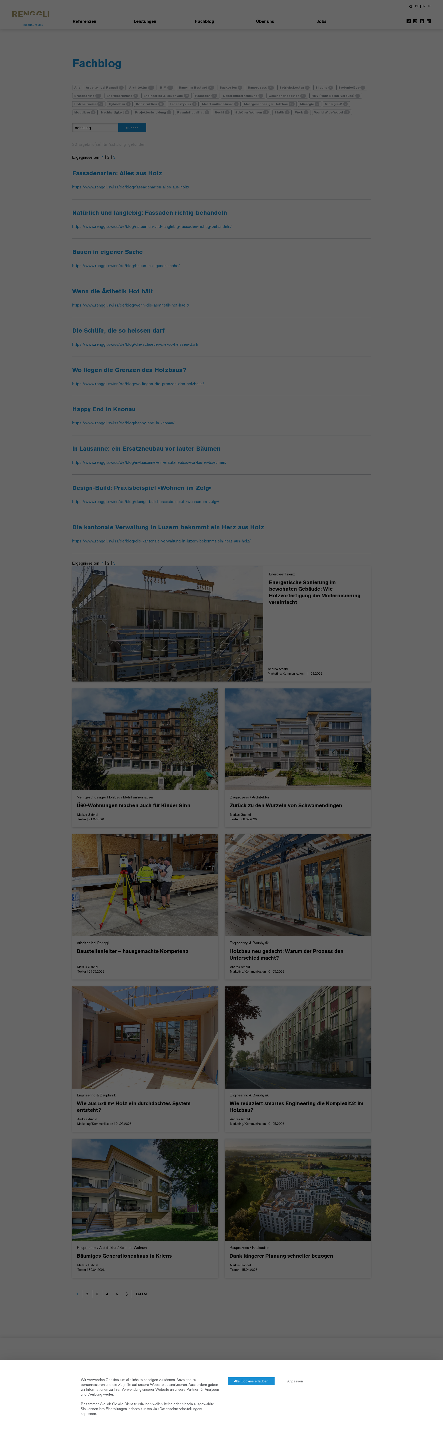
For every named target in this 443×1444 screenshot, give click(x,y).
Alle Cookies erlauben (251, 1381)
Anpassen (295, 1381)
